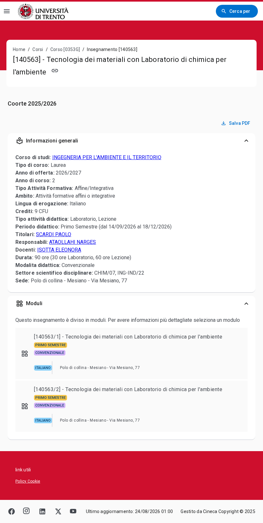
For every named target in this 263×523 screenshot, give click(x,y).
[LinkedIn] (42, 511)
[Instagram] (27, 511)
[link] (44, 11)
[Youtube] (73, 511)
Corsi (37, 49)
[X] (58, 511)
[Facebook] (11, 511)
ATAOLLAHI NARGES (72, 242)
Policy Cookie (27, 481)
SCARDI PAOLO (53, 234)
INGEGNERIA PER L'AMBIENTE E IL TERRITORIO (106, 157)
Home (19, 49)
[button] (131, 141)
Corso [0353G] (65, 49)
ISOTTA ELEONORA (59, 250)
